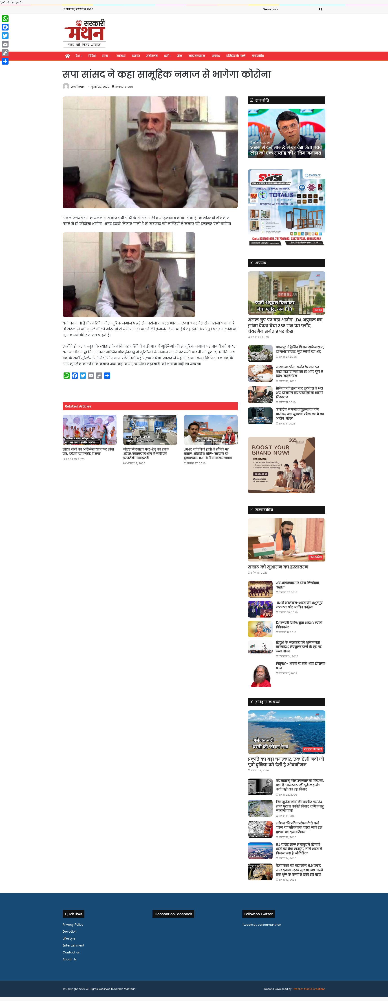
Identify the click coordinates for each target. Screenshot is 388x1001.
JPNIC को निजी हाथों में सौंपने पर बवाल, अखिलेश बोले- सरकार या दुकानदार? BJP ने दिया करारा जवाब (208, 453)
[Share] (5, 61)
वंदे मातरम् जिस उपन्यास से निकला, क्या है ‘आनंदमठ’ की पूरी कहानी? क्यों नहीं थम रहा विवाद (300, 785)
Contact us (71, 952)
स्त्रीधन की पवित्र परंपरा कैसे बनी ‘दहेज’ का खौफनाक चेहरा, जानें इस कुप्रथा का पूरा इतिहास (299, 827)
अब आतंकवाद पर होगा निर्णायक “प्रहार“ (297, 585)
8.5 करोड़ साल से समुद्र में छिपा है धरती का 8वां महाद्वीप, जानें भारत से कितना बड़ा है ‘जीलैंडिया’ (299, 848)
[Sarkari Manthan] (84, 33)
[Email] (5, 44)
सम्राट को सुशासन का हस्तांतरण (278, 567)
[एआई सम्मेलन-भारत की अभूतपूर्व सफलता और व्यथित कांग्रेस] (260, 609)
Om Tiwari (77, 87)
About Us (69, 959)
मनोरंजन (152, 56)
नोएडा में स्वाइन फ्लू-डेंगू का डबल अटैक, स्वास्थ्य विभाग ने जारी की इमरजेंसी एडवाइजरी (146, 453)
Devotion (70, 931)
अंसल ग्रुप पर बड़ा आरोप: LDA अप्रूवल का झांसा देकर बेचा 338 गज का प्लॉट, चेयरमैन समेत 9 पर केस (285, 325)
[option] (286, 133)
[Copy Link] (5, 52)
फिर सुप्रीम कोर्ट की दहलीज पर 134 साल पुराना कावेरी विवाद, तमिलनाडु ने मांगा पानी (300, 806)
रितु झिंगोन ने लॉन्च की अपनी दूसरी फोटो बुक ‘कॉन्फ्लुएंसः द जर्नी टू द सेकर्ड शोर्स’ (283, 147)
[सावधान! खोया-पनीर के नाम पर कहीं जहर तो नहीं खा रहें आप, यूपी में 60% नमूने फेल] (260, 373)
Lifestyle (69, 938)
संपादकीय (258, 56)
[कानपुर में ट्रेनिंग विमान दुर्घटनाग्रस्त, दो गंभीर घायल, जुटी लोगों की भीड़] (260, 353)
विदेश (92, 56)
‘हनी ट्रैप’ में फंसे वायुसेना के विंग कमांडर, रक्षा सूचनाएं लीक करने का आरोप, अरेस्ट (300, 413)
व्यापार (136, 56)
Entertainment (73, 945)
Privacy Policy (73, 925)
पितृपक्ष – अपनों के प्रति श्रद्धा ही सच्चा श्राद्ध (300, 665)
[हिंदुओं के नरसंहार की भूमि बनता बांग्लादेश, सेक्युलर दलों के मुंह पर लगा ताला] (260, 646)
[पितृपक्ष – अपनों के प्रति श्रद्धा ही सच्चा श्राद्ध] (260, 674)
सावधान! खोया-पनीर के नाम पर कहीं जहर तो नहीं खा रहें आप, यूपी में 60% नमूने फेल (299, 371)
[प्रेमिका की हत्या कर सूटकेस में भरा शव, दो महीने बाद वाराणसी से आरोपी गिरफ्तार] (260, 394)
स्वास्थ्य (121, 56)
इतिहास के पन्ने (235, 56)
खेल (179, 56)
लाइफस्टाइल (197, 56)
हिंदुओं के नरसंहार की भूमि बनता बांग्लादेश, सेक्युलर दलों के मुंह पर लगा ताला (299, 646)
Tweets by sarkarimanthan (261, 925)
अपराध (216, 56)
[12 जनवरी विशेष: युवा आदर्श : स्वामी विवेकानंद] (260, 629)
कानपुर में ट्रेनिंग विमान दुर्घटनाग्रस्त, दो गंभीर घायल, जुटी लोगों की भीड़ (300, 349)
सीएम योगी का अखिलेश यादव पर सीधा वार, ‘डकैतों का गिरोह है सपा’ (88, 451)
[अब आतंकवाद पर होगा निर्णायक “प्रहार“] (260, 589)
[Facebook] (5, 27)
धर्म (166, 56)
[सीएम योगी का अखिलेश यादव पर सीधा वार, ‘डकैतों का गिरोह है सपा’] (90, 430)
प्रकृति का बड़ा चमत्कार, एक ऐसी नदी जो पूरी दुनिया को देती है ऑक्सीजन (286, 762)
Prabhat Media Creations (309, 989)
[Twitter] (5, 35)
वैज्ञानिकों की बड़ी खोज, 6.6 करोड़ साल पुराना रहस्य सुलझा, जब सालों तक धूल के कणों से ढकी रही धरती (299, 870)
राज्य (105, 56)
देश (77, 56)
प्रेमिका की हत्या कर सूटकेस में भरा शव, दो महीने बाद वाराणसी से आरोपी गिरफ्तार (299, 392)
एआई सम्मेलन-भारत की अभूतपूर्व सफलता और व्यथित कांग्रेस (299, 605)
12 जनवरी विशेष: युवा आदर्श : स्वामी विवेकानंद (299, 624)
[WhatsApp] (5, 18)
